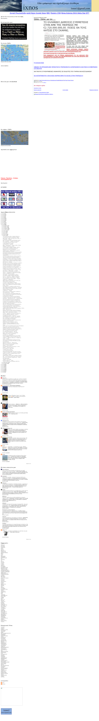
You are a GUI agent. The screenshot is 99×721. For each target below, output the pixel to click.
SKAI (75, 13)
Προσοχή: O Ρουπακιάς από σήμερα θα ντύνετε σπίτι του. (12, 328)
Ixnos (3, 682)
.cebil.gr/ (2, 597)
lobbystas (4, 503)
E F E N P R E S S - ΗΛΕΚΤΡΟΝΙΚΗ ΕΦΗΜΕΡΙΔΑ (11, 385)
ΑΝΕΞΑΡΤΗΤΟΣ (4, 641)
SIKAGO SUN (3, 572)
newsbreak (4, 476)
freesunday (3, 546)
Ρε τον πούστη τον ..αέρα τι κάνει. (8, 348)
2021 (3, 219)
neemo (2, 549)
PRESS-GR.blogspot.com (7, 428)
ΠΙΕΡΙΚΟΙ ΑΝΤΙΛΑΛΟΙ (5, 647)
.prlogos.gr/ (3, 646)
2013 (3, 366)
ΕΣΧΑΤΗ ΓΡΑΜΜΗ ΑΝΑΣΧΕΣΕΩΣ (8, 411)
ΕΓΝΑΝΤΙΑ (3, 604)
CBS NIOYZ (3, 577)
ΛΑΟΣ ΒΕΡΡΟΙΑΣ (4, 649)
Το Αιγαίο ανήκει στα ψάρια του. (8, 295)
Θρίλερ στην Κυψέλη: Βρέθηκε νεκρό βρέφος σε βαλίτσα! (18, 429)
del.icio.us (48, 80)
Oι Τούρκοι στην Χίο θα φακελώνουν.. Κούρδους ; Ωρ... (12, 301)
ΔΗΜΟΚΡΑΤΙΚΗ (3, 642)
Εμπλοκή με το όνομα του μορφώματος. (9, 249)
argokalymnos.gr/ (4, 657)
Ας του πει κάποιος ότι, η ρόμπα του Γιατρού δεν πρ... (12, 300)
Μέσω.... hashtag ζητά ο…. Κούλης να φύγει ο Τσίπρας (12, 245)
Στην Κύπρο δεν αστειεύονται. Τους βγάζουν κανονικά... (12, 264)
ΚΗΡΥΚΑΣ (2, 676)
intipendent (3, 565)
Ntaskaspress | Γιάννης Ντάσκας (8, 509)
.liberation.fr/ (3, 591)
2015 (3, 364)
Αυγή (2, 555)
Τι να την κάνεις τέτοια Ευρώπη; (8, 350)
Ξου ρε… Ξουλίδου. (6, 338)
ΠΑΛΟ (2, 554)
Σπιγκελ (2, 583)
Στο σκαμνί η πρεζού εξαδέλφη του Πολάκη (10, 282)
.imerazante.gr (3, 639)
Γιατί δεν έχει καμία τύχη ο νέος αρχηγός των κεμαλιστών (12, 517)
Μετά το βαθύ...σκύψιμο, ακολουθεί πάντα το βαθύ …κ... (12, 238)
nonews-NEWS (5, 403)
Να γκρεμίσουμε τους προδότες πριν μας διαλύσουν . (11, 296)
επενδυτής (3, 545)
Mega (63, 13)
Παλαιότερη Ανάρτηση (94, 89)
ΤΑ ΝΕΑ (2, 590)
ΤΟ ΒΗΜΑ (2, 607)
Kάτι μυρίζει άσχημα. (6, 358)
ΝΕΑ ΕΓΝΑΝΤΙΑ (3, 648)
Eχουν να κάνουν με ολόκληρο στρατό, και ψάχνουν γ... (12, 291)
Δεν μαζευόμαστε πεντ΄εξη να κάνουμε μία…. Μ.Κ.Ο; (11, 346)
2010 (3, 369)
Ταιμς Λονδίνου (3, 581)
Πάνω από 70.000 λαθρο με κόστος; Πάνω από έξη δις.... (12, 304)
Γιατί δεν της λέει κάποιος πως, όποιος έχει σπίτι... (11, 266)
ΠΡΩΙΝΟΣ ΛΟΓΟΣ (4, 660)
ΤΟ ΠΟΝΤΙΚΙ (3, 608)
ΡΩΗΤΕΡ (2, 600)
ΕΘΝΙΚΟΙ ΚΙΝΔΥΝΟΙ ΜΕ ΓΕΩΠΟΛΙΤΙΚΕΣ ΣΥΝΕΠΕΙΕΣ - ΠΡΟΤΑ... (14, 308)
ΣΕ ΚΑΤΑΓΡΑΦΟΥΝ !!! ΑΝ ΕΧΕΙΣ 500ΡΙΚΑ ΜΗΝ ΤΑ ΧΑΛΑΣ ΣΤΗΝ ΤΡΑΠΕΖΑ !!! (58, 75)
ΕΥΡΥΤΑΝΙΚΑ (3, 630)
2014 (3, 365)
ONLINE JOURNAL (4, 552)
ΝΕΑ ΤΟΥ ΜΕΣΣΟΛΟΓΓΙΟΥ (6, 633)
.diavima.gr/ (3, 631)
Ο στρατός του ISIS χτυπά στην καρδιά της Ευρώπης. (12, 297)
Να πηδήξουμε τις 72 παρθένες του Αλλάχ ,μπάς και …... (12, 286)
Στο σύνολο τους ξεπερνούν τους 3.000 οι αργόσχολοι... (12, 265)
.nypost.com (3, 601)
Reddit (58, 80)
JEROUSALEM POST (5, 570)
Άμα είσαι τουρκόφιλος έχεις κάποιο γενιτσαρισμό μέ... (11, 299)
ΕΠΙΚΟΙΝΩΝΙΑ (3, 652)
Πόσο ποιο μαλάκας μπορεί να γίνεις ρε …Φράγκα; (11, 277)
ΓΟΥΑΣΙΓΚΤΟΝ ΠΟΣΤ (5, 574)
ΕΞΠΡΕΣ (2, 602)
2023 (3, 217)
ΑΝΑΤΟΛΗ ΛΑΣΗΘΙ (4, 673)
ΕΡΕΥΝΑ (2, 664)
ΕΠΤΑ (2, 653)
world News (30, 13)
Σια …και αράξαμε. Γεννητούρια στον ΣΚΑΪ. (10, 330)
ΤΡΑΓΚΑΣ (2, 585)
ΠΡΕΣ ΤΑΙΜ (3, 611)
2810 (2, 598)
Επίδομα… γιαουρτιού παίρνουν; (8, 347)
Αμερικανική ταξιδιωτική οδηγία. (8, 289)
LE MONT (2, 575)
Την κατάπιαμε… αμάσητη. (7, 354)
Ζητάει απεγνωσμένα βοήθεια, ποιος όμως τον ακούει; (12, 351)
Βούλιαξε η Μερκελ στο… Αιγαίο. (8, 360)
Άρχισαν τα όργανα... (12, 404)
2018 (3, 222)
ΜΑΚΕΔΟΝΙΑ (3, 614)
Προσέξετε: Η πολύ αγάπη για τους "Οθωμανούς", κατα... (12, 267)
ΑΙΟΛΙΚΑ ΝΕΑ (3, 645)
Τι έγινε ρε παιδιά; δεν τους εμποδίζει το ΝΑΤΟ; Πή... (11, 361)
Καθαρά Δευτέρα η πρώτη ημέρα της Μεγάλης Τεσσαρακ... (12, 355)
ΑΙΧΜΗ (2, 632)
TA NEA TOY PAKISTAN (5, 571)
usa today (2, 562)
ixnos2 (3, 454)
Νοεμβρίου (5, 226)
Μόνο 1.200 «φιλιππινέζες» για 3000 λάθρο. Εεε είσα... (12, 240)
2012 (3, 367)
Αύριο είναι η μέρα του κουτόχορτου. (9, 303)
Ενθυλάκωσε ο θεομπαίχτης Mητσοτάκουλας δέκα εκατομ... (12, 302)
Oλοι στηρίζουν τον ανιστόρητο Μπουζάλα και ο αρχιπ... (12, 340)
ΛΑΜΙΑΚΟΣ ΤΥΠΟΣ (4, 629)
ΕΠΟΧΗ (2, 628)
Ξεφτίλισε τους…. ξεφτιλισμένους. (8, 279)
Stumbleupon (53, 80)
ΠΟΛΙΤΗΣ (2, 603)
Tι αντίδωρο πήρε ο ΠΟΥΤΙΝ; (7, 349)
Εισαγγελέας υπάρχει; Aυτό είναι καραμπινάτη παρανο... (12, 263)
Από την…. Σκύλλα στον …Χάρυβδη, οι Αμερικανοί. (11, 276)
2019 (3, 221)
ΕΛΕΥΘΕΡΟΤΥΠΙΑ (4, 589)
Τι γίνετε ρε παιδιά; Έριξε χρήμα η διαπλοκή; (10, 307)
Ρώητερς (2, 578)
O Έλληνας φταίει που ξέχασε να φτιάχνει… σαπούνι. (11, 247)
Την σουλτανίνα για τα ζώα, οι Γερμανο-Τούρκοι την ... (11, 236)
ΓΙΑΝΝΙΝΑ (2, 659)
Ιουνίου (4, 232)
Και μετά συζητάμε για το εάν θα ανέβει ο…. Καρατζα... (12, 278)
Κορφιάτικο (4, 394)
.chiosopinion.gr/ (4, 644)
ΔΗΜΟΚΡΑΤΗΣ (3, 643)
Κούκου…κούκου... (6, 285)
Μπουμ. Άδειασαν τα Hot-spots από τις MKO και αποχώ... (12, 288)
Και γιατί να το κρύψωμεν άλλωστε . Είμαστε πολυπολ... (12, 283)
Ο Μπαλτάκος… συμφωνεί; (7, 239)
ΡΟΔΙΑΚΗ (2, 655)
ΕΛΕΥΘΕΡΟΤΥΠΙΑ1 (4, 567)
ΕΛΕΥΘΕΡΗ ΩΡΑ (4, 557)
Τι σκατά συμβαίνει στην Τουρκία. (8, 243)
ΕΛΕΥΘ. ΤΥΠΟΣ (4, 620)
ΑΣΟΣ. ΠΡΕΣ (3, 596)
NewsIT (3, 489)
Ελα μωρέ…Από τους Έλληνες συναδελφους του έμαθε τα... (12, 262)
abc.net (2, 561)
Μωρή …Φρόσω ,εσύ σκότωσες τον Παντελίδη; (10, 332)
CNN (59, 13)
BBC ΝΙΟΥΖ (3, 576)
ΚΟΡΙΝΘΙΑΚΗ (3, 637)
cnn (1, 560)
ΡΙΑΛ (2, 586)
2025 (3, 214)
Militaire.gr (4, 496)
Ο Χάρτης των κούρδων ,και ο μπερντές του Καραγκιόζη (12, 352)
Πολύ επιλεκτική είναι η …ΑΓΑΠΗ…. (8, 292)
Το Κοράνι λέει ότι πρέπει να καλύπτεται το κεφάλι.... (11, 237)
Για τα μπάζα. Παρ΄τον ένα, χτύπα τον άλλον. (10, 242)
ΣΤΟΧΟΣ (2, 609)
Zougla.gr (4, 523)
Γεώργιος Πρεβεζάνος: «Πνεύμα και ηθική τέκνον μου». (12, 336)
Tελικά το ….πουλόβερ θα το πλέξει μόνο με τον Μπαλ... (12, 272)
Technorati (44, 80)
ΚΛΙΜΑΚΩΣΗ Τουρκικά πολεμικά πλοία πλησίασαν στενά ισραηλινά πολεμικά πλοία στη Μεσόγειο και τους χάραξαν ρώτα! (14, 422)
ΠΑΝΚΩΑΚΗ (3, 656)
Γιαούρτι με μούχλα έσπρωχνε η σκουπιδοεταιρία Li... (11, 305)
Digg (40, 80)
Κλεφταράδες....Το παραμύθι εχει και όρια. (15, 446)
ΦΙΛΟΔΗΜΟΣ (3, 634)
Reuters (54, 13)
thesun (2, 548)
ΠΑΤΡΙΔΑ (2, 627)
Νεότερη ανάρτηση (37, 89)
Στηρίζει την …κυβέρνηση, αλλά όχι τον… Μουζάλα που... (12, 337)
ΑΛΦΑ (2, 592)
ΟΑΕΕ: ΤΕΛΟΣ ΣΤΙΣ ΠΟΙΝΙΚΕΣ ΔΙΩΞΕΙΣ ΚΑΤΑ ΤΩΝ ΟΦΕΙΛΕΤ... (13, 325)
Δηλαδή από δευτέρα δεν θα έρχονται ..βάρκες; (10, 329)
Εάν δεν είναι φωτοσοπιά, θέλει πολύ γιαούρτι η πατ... (11, 271)
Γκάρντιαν (2, 580)
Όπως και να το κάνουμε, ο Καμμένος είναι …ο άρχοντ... (12, 357)
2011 (3, 368)
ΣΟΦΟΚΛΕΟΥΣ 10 (4, 618)
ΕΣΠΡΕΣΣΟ (3, 619)
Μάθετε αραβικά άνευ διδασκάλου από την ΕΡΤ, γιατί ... (12, 280)
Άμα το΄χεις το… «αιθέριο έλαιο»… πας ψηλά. (10, 270)
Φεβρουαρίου (5, 362)
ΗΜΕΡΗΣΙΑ (3, 616)
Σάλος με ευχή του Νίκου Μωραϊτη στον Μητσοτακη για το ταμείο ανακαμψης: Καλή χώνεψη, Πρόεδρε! (13, 471)
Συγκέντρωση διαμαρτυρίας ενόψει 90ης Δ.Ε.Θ (16, 386)
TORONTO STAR (4, 569)
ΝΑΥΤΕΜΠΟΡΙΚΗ (4, 613)
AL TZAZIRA (3, 566)
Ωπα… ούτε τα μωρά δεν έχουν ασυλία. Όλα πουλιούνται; (12, 356)
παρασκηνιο (3, 547)
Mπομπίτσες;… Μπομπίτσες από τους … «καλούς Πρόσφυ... (13, 298)
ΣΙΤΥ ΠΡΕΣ (3, 605)
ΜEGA (2, 553)
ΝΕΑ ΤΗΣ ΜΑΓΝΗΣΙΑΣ (5, 665)
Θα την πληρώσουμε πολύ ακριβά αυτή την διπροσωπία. (12, 294)
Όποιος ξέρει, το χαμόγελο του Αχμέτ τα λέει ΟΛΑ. (11, 326)
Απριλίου (4, 234)
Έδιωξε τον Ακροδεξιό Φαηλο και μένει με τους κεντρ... (12, 339)
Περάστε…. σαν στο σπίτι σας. (8, 345)
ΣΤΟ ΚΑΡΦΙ (3, 588)
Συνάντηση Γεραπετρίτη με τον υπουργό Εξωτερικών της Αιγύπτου (14, 524)
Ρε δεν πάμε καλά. (6, 341)
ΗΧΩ (2, 650)
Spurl (66, 80)
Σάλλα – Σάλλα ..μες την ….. (44, 19)
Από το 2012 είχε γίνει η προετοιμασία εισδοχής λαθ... (12, 293)
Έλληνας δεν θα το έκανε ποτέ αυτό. (9, 281)
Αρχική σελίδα (65, 89)
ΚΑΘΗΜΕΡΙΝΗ (3, 615)
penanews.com (3, 640)
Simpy (72, 80)
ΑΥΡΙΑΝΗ (2, 587)
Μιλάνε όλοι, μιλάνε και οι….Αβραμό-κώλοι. (10, 342)
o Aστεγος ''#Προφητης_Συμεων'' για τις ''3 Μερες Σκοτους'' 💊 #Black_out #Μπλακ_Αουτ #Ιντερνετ (16, 396)
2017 (3, 223)
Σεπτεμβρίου (5, 228)
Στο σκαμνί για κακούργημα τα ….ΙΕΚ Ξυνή (10, 331)
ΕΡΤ (1, 558)
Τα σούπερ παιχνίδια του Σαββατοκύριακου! (10, 510)
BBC (48, 13)
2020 (3, 220)
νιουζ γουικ (3, 579)
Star (83, 13)
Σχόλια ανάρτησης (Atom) (44, 92)
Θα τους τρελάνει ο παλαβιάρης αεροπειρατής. (10, 248)
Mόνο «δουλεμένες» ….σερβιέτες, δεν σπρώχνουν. (11, 241)
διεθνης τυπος (3, 550)
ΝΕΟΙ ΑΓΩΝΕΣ (3, 661)
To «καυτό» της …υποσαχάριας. (8, 334)
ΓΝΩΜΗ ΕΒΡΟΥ (4, 670)
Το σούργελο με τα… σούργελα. (8, 244)
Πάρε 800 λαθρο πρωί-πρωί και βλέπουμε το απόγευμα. (12, 311)
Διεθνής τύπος (3, 584)
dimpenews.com (5, 420)
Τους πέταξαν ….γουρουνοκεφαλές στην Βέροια (10, 274)
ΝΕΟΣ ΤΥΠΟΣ (3, 663)
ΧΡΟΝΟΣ (2, 669)
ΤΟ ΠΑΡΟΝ (3, 612)
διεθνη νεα (3, 544)
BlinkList (61, 80)
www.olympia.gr (5, 469)
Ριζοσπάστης (3, 556)
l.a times (2, 563)
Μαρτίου (4, 235)
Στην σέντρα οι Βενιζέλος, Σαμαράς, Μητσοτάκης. (11, 275)
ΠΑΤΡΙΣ (2, 636)
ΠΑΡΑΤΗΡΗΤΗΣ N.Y (4, 573)
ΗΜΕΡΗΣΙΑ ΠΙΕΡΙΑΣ (4, 651)
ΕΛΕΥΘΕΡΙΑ (3, 638)
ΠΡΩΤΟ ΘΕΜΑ (3, 606)
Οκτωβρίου (5, 227)
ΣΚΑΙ (2, 593)
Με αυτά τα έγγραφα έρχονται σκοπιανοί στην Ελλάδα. (12, 335)
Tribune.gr (4, 482)
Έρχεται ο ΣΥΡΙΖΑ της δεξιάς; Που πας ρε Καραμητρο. (12, 310)
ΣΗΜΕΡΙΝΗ (3, 610)
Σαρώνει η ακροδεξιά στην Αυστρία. (8, 273)
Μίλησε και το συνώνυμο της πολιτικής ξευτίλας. (10, 343)
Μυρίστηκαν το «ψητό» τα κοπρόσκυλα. (9, 333)
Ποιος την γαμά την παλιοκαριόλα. (8, 344)
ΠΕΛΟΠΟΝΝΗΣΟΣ (4, 635)
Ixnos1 (3, 445)
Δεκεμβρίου (5, 225)
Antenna (69, 13)
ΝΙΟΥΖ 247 (3, 599)
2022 (3, 218)
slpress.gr (4, 516)
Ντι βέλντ (2, 582)
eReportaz (4, 377)
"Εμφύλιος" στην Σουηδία (7, 359)
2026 (3, 213)
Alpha (79, 13)
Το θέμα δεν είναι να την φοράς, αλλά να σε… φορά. (11, 268)
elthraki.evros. (3, 671)
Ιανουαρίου (5, 363)
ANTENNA (3, 559)
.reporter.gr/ (3, 594)
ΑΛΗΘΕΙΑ (2, 667)
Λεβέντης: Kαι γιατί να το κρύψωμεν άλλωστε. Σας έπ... (12, 353)
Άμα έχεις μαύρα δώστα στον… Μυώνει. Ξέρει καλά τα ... (12, 306)
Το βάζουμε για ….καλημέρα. (7, 290)
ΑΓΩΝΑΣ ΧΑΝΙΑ (4, 672)
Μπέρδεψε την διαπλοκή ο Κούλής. (8, 246)
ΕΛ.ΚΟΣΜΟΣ (3, 617)
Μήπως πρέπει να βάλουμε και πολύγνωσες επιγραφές (12, 284)
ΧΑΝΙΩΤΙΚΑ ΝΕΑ (4, 675)
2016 (3, 224)
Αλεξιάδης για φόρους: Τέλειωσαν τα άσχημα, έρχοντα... (12, 327)
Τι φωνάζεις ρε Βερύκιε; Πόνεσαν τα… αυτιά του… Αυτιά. (12, 269)
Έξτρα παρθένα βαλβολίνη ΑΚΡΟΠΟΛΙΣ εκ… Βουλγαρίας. (12, 287)
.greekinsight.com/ (4, 595)
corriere (2, 564)
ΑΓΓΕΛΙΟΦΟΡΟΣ (4, 654)
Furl (64, 80)
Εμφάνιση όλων (28, 463)
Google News (41, 13)
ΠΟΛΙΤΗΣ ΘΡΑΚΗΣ (4, 668)
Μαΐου (4, 233)
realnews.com (3, 551)
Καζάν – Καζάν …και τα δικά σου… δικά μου (10, 312)
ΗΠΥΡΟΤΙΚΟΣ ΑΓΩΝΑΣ (5, 662)
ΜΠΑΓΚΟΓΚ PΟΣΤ (4, 568)
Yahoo (69, 80)
